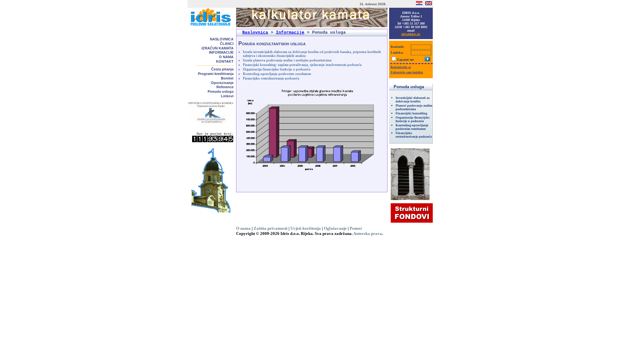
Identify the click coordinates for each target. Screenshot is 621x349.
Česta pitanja (222, 69)
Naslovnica (222, 39)
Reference (225, 87)
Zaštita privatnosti (271, 228)
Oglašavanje (335, 228)
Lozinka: (397, 52)
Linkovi (227, 96)
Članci (227, 44)
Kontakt (225, 61)
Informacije (221, 52)
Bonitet (227, 78)
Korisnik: (397, 46)
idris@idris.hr (410, 34)
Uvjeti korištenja (305, 228)
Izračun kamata (218, 48)
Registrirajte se (400, 67)
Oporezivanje (222, 83)
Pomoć (356, 228)
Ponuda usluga (221, 91)
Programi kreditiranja (216, 74)
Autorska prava (367, 233)
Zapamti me (405, 59)
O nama (226, 57)
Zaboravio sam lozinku (406, 72)
